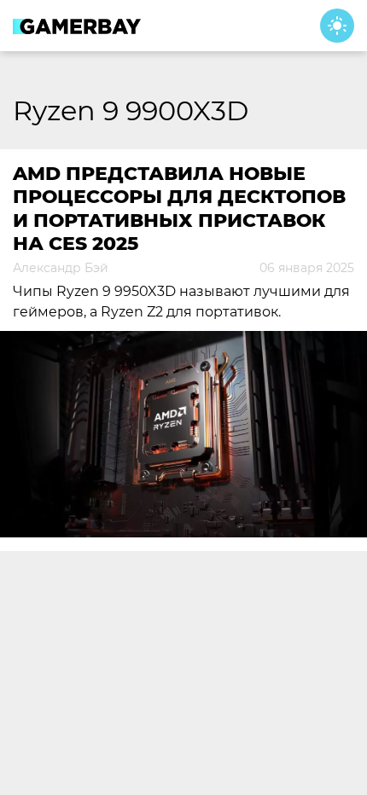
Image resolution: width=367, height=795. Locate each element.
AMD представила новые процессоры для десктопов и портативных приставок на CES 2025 (179, 208)
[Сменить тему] (337, 26)
